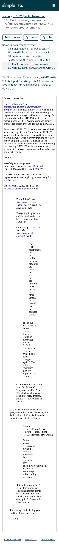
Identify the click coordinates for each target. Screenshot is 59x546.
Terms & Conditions (12, 539)
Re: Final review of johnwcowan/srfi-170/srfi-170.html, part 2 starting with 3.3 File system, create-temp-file (32, 67)
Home (6, 16)
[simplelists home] (11, 5)
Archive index (12, 37)
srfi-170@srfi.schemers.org (29, 16)
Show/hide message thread (18, 44)
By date (47, 37)
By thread (31, 37)
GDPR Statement (48, 539)
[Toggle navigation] (54, 5)
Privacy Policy (31, 539)
